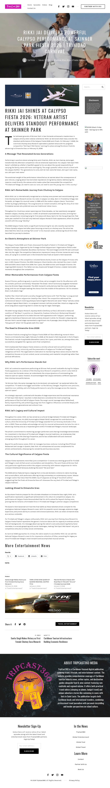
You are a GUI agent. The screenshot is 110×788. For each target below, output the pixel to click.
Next (46, 635)
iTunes (89, 379)
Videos (44, 5)
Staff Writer (31, 60)
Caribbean (58, 60)
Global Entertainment (81, 737)
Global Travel (81, 747)
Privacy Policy (74, 780)
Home (29, 5)
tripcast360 (84, 60)
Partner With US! (93, 6)
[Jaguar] (42, 603)
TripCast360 (80, 732)
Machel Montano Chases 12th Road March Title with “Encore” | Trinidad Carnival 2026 (65, 582)
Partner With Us (81, 764)
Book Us (81, 769)
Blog (50, 5)
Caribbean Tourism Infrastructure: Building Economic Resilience (58, 640)
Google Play (91, 382)
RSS (99, 382)
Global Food (80, 742)
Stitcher (97, 379)
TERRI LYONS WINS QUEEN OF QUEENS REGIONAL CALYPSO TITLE (40, 582)
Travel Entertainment (67, 624)
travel (70, 60)
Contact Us (31, 8)
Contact (81, 759)
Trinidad (75, 60)
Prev (38, 635)
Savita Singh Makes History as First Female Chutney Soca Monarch (15, 582)
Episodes (37, 5)
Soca (64, 60)
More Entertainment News (27, 545)
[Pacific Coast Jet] (42, 95)
